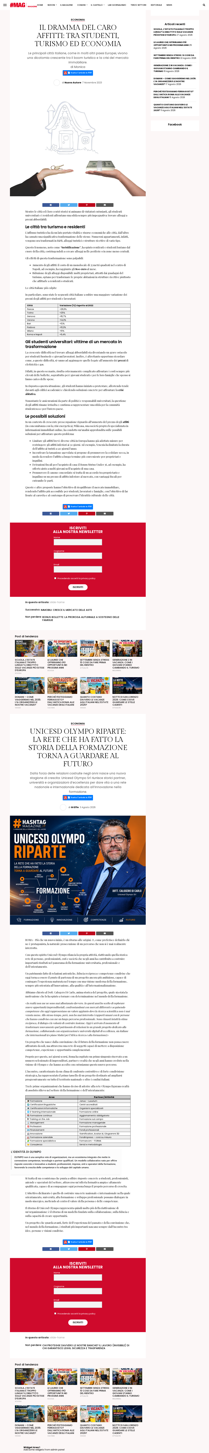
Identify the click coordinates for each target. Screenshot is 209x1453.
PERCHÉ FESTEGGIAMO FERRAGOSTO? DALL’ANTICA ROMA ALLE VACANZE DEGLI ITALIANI (174, 94)
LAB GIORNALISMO (117, 5)
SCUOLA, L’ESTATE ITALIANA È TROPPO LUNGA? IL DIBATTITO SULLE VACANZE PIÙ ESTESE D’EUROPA (174, 32)
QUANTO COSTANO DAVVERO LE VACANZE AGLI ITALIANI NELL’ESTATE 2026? (173, 107)
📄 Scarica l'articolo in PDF (79, 73)
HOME (40, 5)
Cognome (59, 551)
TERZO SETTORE (138, 5)
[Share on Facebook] (50, 205)
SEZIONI (51, 5)
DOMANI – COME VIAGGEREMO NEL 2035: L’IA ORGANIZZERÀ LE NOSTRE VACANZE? (175, 81)
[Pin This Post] (86, 205)
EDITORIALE (156, 5)
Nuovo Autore (73, 82)
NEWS (169, 5)
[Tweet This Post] (68, 205)
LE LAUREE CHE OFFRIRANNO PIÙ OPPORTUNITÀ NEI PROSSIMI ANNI (171, 44)
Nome (57, 537)
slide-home (57, 602)
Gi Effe (75, 807)
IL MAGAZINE (66, 5)
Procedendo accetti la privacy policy (76, 578)
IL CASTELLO (97, 5)
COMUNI (81, 5)
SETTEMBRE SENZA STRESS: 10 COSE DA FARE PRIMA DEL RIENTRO (174, 57)
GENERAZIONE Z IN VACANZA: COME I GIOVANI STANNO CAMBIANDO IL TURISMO (173, 68)
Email (56, 564)
